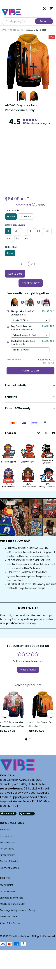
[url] (28, 797)
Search (44, 21)
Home (3, 29)
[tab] (26, 739)
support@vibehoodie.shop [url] (19, 623)
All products (16, 29)
